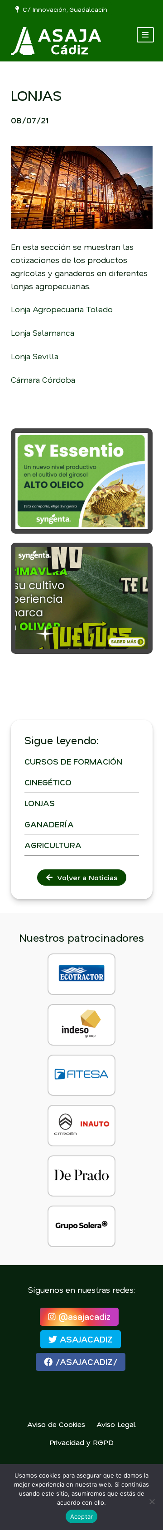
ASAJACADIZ (85, 1339)
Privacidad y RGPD (81, 1442)
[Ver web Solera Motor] (81, 1226)
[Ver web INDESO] (81, 1025)
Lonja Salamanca (42, 332)
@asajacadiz (83, 1316)
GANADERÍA (49, 824)
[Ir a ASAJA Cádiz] (56, 41)
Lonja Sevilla (34, 356)
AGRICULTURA (53, 845)
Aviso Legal (116, 1424)
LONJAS (39, 803)
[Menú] (145, 34)
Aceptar (81, 1516)
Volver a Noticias (85, 877)
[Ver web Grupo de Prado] (81, 1176)
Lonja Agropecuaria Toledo (62, 309)
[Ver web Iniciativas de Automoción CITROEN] (81, 1125)
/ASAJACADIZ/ (85, 1361)
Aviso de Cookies (56, 1424)
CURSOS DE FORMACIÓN (73, 761)
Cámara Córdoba (43, 379)
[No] (151, 1501)
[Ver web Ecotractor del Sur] (81, 974)
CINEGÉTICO (48, 782)
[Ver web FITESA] (81, 1075)
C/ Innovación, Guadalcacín (63, 9)
